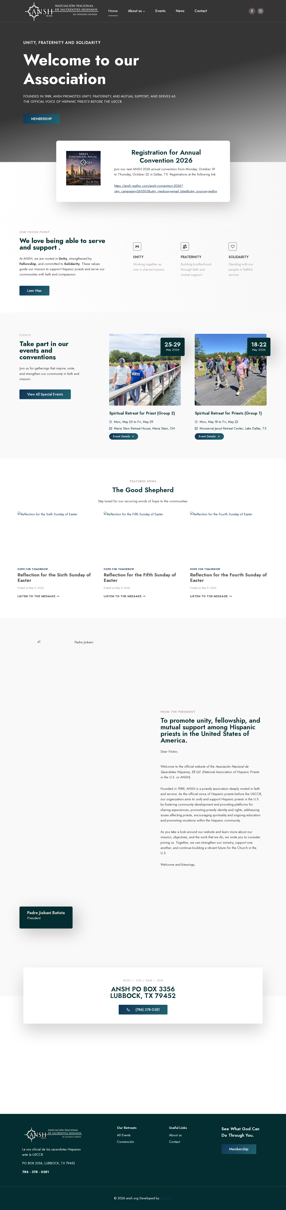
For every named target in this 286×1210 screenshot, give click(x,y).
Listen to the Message (38, 596)
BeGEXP (166, 1198)
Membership (238, 1149)
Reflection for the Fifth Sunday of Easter (140, 577)
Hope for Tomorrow (33, 569)
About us (175, 1135)
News (180, 10)
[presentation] (57, 538)
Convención (125, 1141)
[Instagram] (260, 11)
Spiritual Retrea (123, 413)
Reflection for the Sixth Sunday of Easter (54, 577)
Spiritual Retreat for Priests (219, 413)
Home (113, 10)
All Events (124, 1135)
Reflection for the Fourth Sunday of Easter (228, 577)
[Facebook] (252, 11)
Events (160, 10)
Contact (201, 10)
